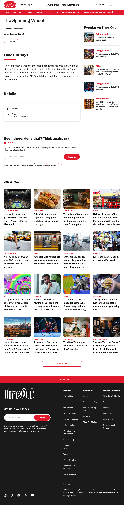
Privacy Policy (57, 164)
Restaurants (108, 420)
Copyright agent (69, 460)
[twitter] (25, 495)
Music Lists (107, 414)
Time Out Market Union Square (94, 12)
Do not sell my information (69, 432)
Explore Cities (52, 5)
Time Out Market (90, 422)
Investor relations (70, 402)
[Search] (111, 4)
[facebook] (18, 495)
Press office (68, 396)
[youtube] (32, 495)
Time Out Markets (70, 5)
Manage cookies (70, 475)
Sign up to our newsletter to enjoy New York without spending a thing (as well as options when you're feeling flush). (40, 149)
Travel (55, 12)
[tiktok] (12, 495)
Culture (39, 12)
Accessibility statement (68, 447)
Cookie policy (68, 440)
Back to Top (64, 380)
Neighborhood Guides (109, 426)
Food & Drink (28, 12)
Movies (106, 408)
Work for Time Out (70, 414)
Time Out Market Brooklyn (70, 12)
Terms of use (68, 454)
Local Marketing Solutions (89, 409)
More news (62, 364)
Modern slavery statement (69, 467)
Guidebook (107, 402)
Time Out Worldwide (111, 396)
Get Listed (87, 396)
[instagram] (5, 495)
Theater (47, 12)
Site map (66, 484)
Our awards (68, 408)
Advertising (88, 417)
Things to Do (16, 12)
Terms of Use (43, 164)
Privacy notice (69, 425)
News (7, 12)
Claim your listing (90, 402)
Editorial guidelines (71, 420)
